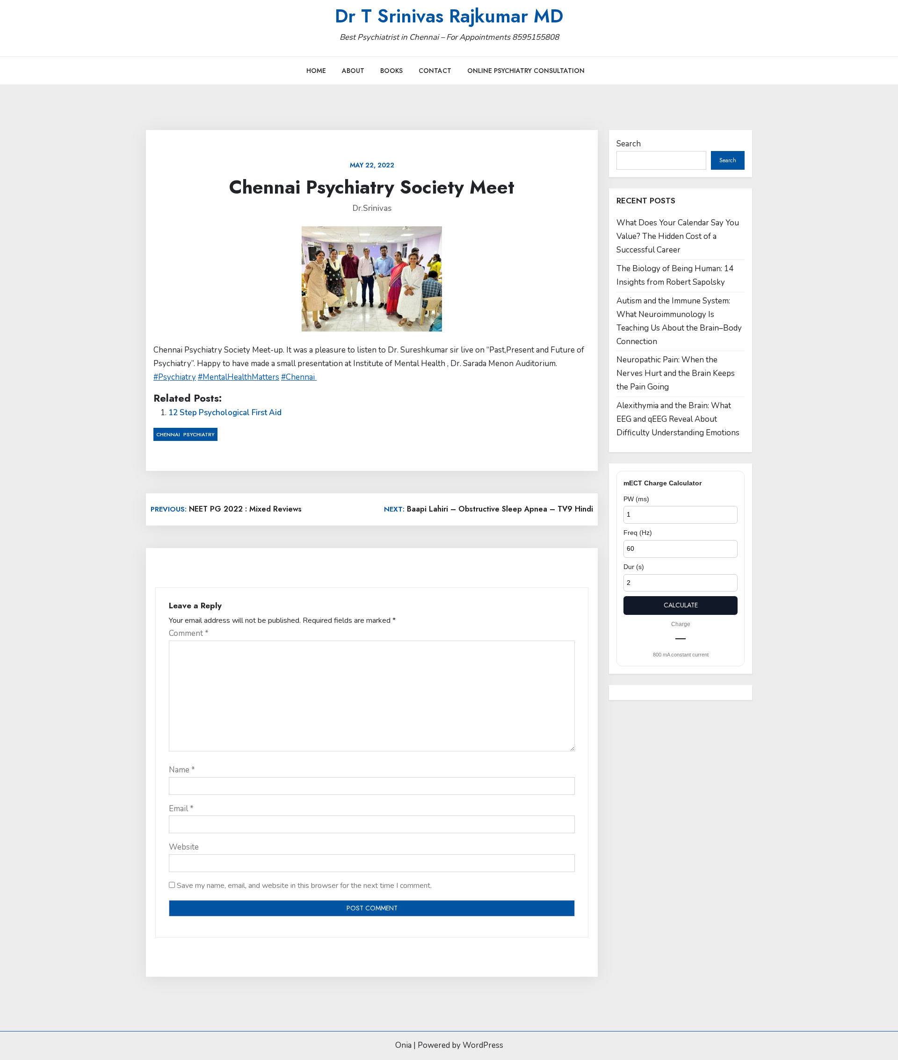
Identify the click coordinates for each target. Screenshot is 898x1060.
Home (316, 70)
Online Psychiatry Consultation (526, 70)
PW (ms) (636, 499)
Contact (435, 70)
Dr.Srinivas (372, 208)
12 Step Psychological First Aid (225, 412)
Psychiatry (199, 434)
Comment (189, 633)
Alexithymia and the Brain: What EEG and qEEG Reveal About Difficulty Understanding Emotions (677, 419)
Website (184, 847)
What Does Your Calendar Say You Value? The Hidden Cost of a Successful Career (677, 236)
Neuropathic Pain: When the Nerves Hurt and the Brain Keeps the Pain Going (675, 373)
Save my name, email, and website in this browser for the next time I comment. (304, 885)
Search (628, 143)
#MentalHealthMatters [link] (238, 377)
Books (391, 70)
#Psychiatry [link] (174, 377)
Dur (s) (633, 566)
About (353, 70)
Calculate (681, 605)
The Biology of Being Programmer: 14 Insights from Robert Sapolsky (674, 275)
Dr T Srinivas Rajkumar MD (449, 16)
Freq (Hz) (637, 532)
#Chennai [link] (299, 377)
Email (181, 808)
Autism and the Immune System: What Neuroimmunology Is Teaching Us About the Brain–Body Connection (679, 321)
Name (182, 769)
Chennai (168, 434)
